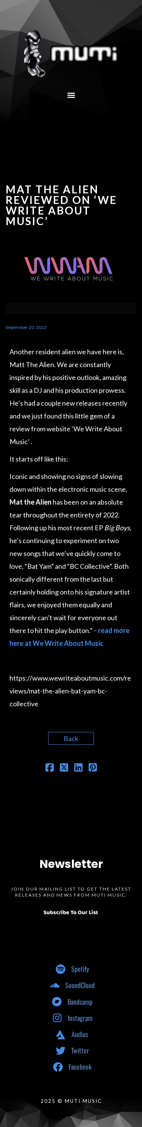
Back (71, 738)
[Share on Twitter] (64, 768)
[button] (71, 95)
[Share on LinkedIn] (78, 768)
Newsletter (71, 864)
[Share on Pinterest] (93, 768)
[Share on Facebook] (49, 768)
